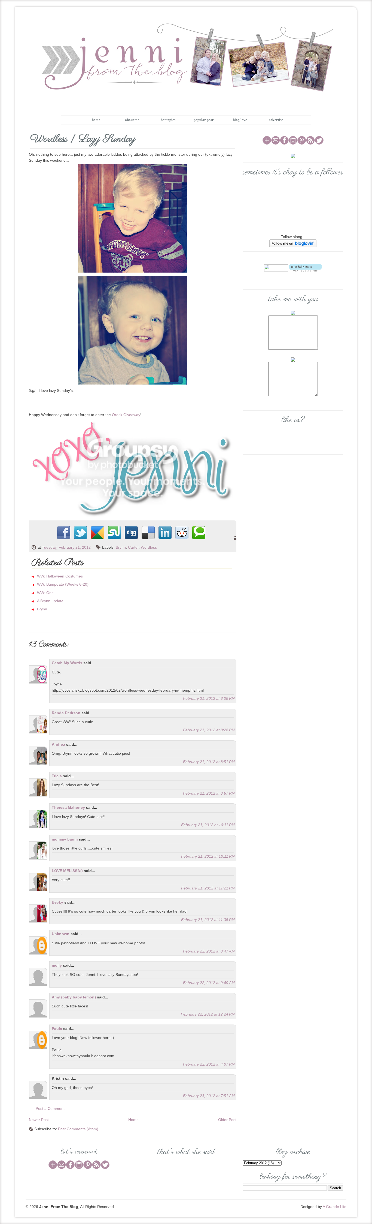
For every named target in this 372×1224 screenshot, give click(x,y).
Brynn (121, 547)
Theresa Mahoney (68, 807)
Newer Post (39, 1119)
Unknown (60, 934)
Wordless (149, 547)
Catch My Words (67, 663)
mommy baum (65, 839)
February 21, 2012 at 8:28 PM (209, 730)
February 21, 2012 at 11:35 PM (208, 919)
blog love (240, 120)
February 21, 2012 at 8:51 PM (209, 762)
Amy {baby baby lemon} (74, 997)
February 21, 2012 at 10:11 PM (208, 825)
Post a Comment (50, 1108)
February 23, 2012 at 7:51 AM (209, 1096)
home (96, 120)
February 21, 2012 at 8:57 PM (209, 793)
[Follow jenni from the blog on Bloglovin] (292, 243)
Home (133, 1119)
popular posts (204, 120)
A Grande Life (334, 1206)
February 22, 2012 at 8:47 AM (209, 951)
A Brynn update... (52, 601)
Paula (57, 1028)
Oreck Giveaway (126, 415)
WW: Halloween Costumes (60, 576)
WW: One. (46, 593)
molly (57, 965)
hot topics (168, 120)
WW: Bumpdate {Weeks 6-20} (63, 584)
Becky (57, 902)
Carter (133, 547)
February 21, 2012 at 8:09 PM (209, 698)
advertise (276, 120)
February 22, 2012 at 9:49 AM (209, 983)
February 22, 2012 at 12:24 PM (208, 1014)
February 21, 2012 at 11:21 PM (208, 888)
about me (132, 120)
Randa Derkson (66, 713)
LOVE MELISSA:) (67, 871)
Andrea (58, 744)
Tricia (57, 776)
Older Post (227, 1119)
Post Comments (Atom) (78, 1129)
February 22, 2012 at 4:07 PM (209, 1064)
